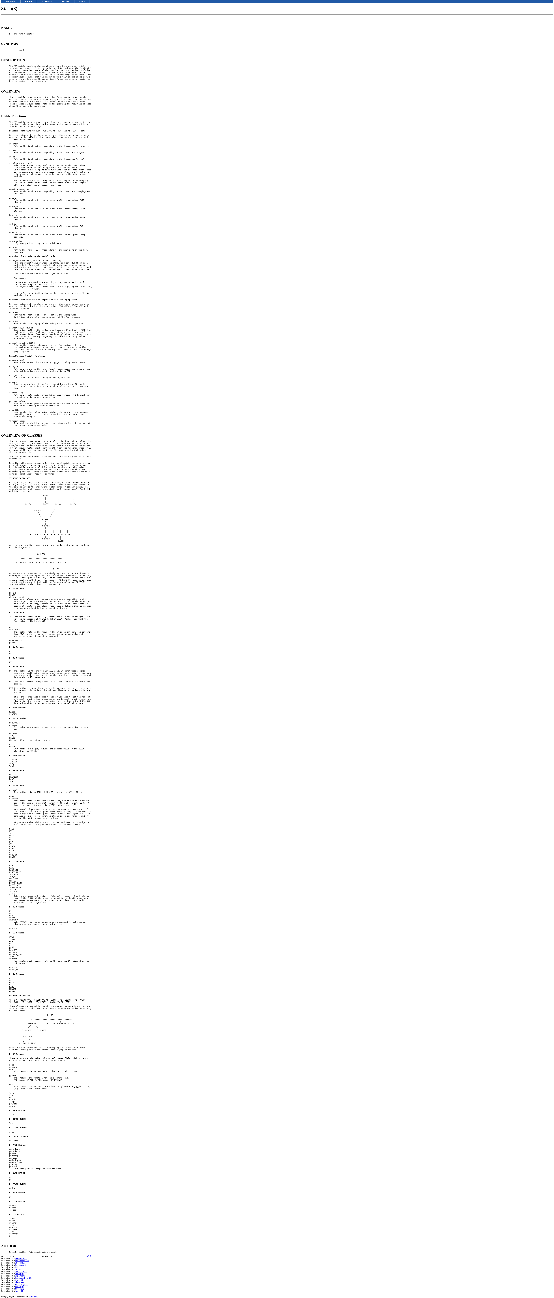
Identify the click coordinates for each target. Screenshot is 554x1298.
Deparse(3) (21, 1276)
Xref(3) (19, 1291)
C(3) (17, 1267)
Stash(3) (19, 1287)
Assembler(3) (22, 1261)
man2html (33, 1296)
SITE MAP (28, 1)
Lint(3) (19, 1280)
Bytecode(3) (21, 1265)
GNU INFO (66, 1)
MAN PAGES (47, 1)
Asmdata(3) (21, 1258)
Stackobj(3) (21, 1284)
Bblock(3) (20, 1263)
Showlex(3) (21, 1282)
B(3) (89, 1256)
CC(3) (18, 1269)
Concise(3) (21, 1271)
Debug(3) (19, 1274)
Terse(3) (19, 1289)
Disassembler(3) (23, 1278)
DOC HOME (10, 1)
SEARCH (81, 1)
